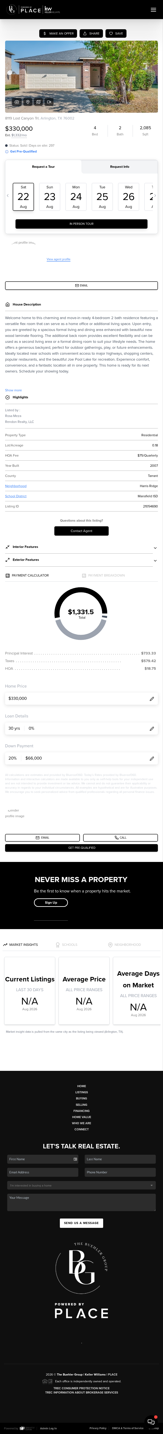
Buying (81, 1098)
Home (81, 1086)
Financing (81, 1111)
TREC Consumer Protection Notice (81, 1388)
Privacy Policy (98, 1428)
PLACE (112, 1374)
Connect (81, 1129)
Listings (81, 1092)
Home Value (81, 1117)
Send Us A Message (81, 1223)
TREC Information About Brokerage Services (81, 1392)
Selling (81, 1105)
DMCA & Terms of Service (127, 1428)
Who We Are (81, 1123)
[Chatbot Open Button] (151, 1422)
